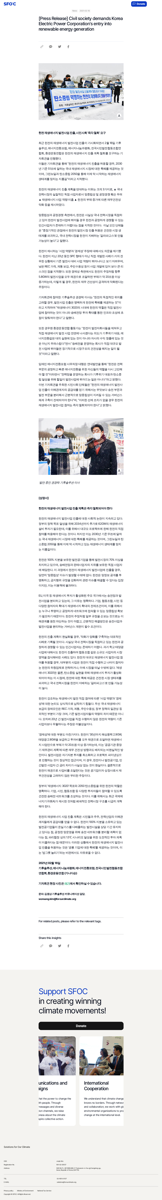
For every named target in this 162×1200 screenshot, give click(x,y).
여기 (67, 883)
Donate (141, 3)
